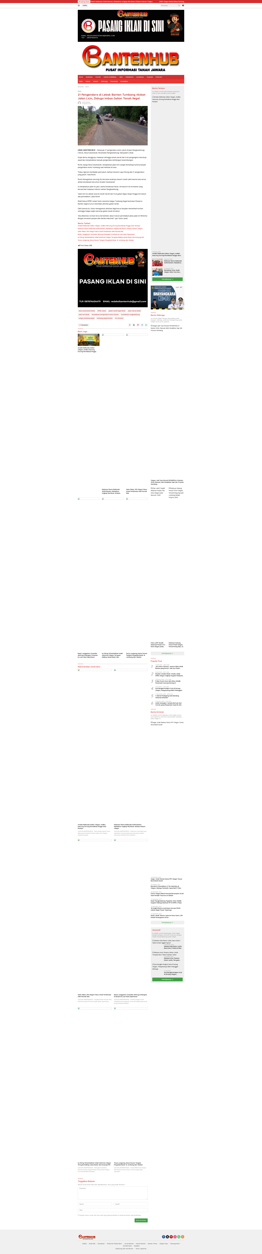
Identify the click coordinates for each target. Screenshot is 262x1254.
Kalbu (81, 81)
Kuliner (88, 81)
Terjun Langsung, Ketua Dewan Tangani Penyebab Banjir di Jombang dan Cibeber (106, 240)
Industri (95, 81)
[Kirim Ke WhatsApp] (146, 325)
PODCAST (159, 77)
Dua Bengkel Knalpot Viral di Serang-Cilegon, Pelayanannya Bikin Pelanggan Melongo (168, 689)
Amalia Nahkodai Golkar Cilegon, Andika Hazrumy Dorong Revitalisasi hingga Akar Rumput (109, 226)
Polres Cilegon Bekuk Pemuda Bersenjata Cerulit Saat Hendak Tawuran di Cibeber (167, 894)
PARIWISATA (129, 77)
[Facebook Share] (129, 325)
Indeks (85, 5)
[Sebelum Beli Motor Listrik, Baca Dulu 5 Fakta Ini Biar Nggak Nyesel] (167, 941)
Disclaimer (101, 1244)
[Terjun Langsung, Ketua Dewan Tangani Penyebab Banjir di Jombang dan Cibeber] (137, 575)
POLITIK (98, 77)
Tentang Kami (175, 1244)
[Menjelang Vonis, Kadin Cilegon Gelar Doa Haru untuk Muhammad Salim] (157, 272)
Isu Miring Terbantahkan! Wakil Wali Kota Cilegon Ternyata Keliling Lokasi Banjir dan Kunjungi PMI (111, 237)
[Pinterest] (171, 1237)
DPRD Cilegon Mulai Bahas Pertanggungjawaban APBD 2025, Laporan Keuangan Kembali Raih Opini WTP (121, 1)
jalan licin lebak (84, 314)
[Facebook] (163, 1237)
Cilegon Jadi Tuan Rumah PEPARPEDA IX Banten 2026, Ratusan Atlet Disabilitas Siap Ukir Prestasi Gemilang (167, 482)
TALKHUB (150, 77)
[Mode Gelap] (183, 5)
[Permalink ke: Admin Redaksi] (79, 103)
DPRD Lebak (102, 311)
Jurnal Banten (129, 1244)
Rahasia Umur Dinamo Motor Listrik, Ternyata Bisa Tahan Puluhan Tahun (173, 959)
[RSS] (182, 1237)
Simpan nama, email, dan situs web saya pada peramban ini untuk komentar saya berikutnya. (110, 1215)
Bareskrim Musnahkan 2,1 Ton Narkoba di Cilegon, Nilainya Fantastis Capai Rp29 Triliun (166, 887)
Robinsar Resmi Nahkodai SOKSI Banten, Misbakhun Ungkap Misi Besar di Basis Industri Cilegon (110, 229)
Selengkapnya (167, 279)
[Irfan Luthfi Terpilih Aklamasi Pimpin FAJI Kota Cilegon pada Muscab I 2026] (158, 564)
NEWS (81, 77)
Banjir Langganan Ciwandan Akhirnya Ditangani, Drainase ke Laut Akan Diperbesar (106, 234)
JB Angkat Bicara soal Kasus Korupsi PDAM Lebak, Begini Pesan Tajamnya (165, 909)
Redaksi (136, 1246)
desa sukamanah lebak (87, 311)
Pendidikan (124, 81)
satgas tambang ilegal (86, 318)
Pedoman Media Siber (114, 1244)
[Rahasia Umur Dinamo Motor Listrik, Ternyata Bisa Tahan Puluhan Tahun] (167, 953)
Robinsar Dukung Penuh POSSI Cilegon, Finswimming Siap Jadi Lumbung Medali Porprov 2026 (176, 645)
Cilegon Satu (163, 1244)
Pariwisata (114, 81)
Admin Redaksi (86, 102)
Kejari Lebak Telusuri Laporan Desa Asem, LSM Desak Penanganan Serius (167, 916)
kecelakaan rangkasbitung (130, 314)
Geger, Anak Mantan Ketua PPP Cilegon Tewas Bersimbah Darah (166, 880)
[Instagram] (175, 1237)
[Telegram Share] (142, 325)
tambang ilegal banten (104, 318)
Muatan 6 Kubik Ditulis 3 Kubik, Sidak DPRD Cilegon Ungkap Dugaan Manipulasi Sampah (169, 675)
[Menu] (79, 5)
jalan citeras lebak (134, 311)
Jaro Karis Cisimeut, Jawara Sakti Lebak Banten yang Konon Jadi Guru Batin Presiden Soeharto (169, 667)
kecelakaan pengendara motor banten (105, 314)
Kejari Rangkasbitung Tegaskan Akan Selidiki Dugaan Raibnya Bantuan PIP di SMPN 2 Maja (166, 902)
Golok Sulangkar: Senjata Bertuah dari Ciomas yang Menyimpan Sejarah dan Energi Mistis (168, 704)
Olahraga (104, 81)
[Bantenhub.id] (131, 58)
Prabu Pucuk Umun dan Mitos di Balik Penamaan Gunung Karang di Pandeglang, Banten (168, 682)
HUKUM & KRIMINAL (110, 77)
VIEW (121, 77)
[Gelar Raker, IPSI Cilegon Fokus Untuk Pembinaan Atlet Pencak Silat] (137, 410)
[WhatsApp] (178, 1237)
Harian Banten (141, 1244)
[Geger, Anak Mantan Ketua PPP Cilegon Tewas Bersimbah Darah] (167, 798)
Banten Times (152, 1244)
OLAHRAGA (140, 77)
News (79, 91)
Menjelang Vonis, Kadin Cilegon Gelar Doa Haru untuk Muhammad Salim (172, 271)
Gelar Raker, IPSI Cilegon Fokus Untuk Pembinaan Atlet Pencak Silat (100, 231)
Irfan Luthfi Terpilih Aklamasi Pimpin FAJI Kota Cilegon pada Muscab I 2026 (158, 645)
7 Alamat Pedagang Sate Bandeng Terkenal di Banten (167, 697)
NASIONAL (89, 77)
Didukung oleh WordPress (124, 1249)
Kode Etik (92, 1244)
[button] (179, 5)
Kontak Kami (127, 1246)
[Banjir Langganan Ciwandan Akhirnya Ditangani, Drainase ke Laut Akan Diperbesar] (88, 575)
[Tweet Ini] (133, 325)
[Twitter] (167, 1237)
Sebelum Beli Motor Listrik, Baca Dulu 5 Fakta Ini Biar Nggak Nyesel (173, 947)
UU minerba (119, 318)
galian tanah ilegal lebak (117, 311)
